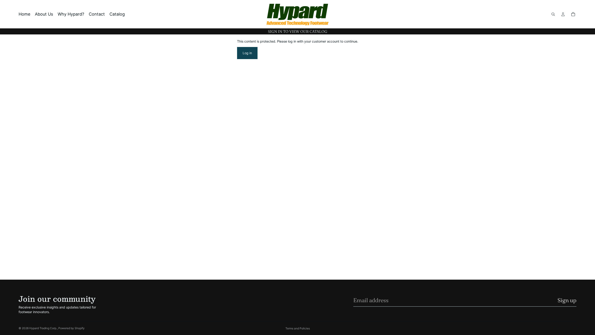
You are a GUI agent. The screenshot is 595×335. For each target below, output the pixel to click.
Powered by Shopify (71, 328)
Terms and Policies (297, 328)
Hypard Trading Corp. (43, 328)
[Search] (553, 14)
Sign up (567, 300)
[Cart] (573, 14)
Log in (247, 53)
